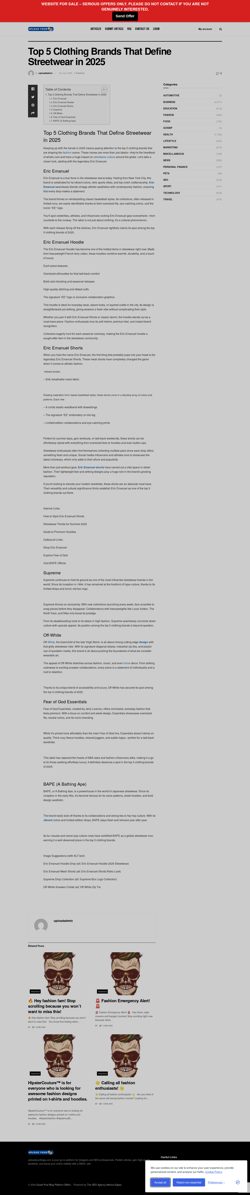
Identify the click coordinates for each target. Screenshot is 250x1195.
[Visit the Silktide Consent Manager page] (238, 1182)
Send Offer (125, 16)
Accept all (160, 1182)
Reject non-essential (189, 1182)
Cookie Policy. (213, 1172)
